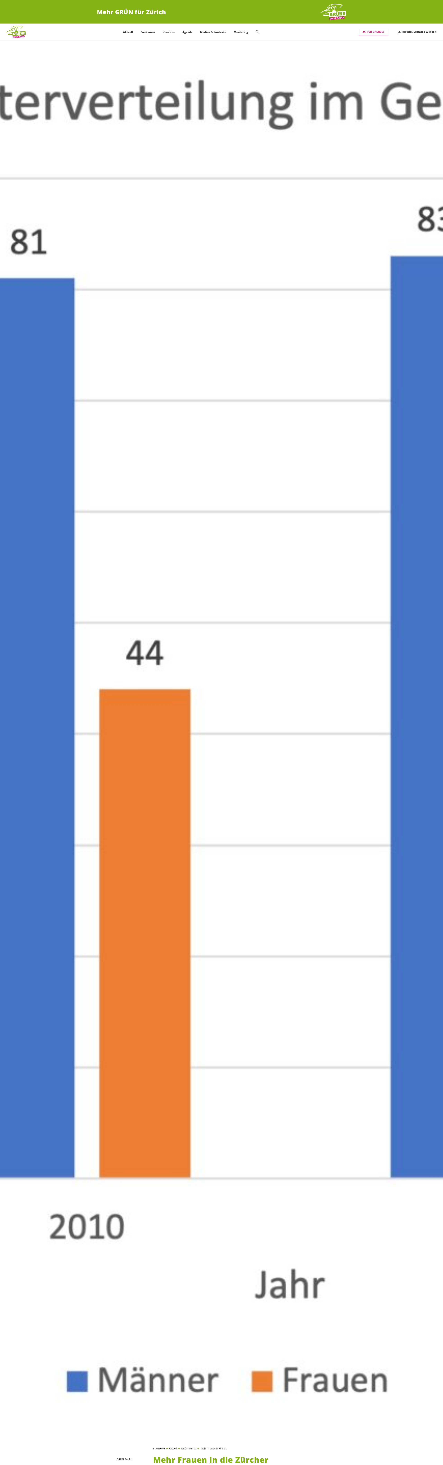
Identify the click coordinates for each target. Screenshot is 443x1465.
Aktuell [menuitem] (128, 32)
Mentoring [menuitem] (241, 32)
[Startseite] (333, 12)
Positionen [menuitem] (148, 32)
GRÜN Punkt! (188, 1448)
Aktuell (173, 1448)
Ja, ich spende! (373, 32)
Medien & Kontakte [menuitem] (213, 32)
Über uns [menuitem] (169, 32)
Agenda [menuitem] (187, 32)
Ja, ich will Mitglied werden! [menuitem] (417, 32)
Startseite (159, 1448)
